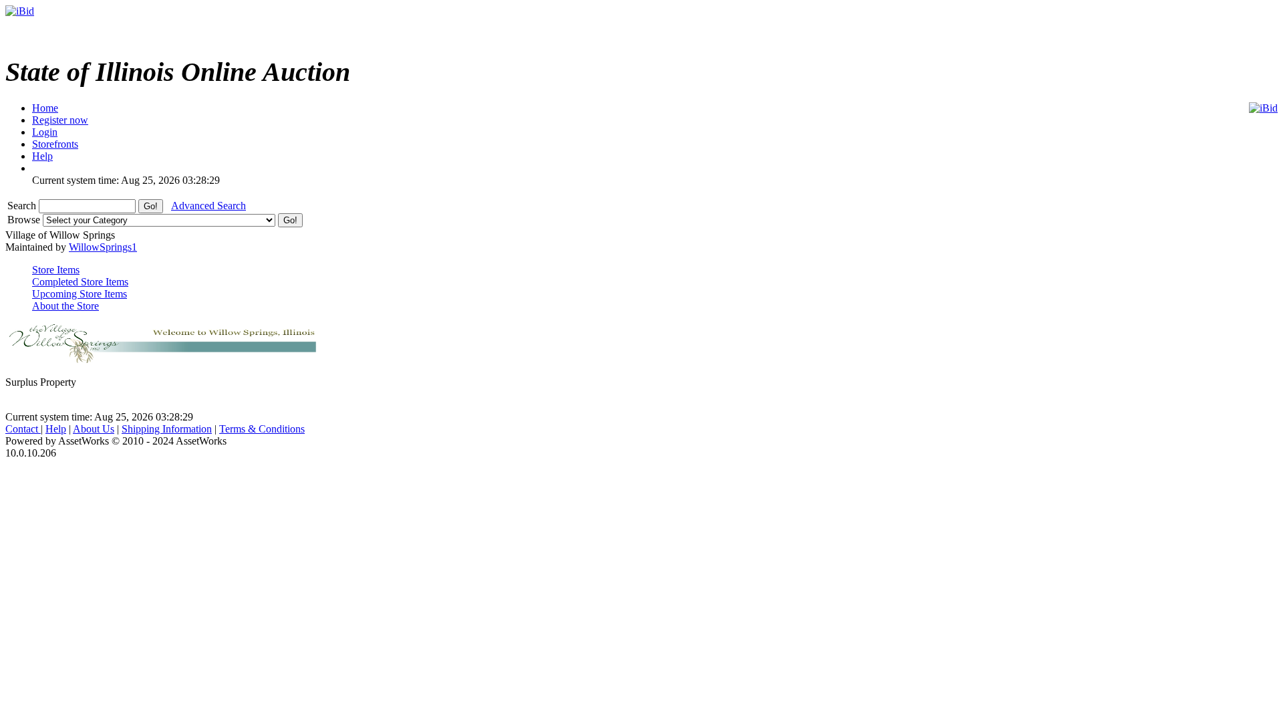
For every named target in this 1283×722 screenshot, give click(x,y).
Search (23, 205)
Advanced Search (208, 205)
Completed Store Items (80, 281)
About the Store (65, 306)
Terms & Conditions (262, 429)
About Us (93, 429)
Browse (25, 219)
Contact (23, 429)
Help (55, 429)
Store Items (56, 269)
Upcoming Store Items (79, 293)
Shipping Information (167, 429)
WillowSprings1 (103, 247)
